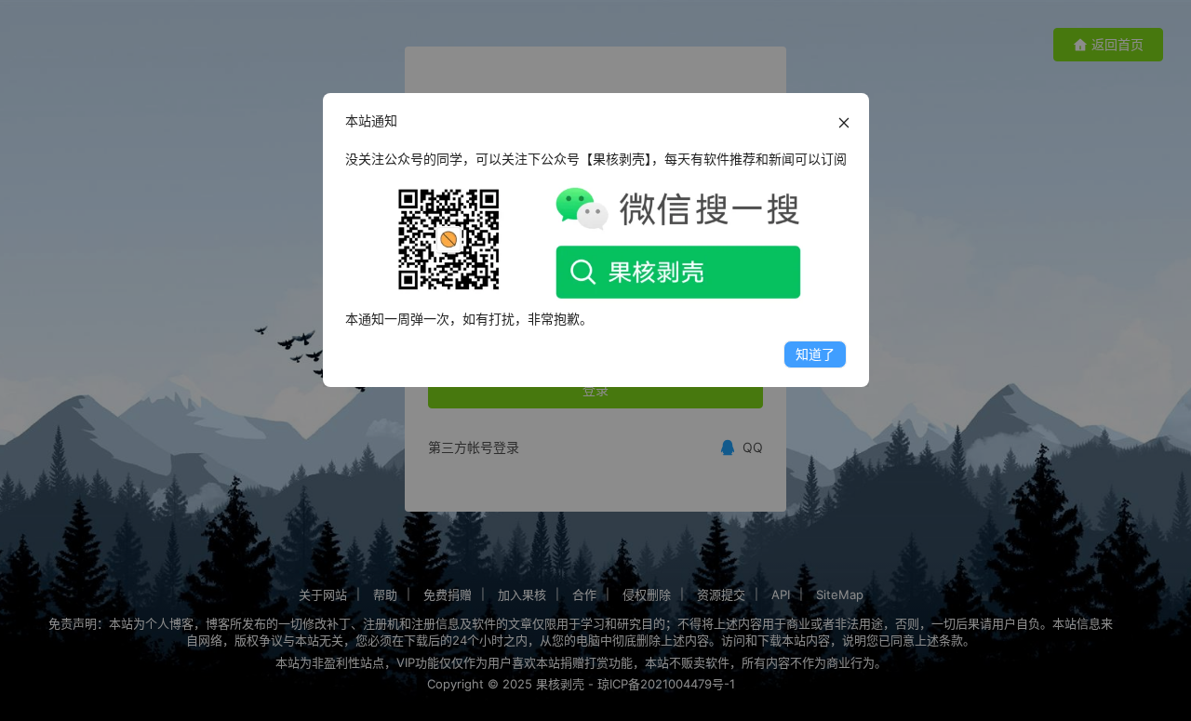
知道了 (815, 354)
